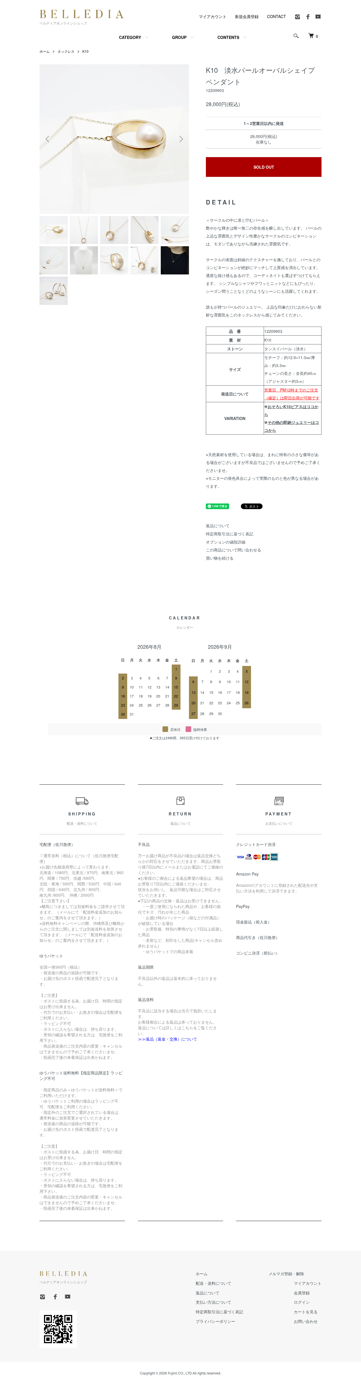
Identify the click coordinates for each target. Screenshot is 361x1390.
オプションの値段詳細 (225, 542)
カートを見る (306, 1311)
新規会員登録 (247, 16)
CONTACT (276, 16)
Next (180, 139)
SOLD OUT (264, 167)
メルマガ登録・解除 (286, 1273)
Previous (48, 139)
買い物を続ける (220, 558)
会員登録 (302, 1293)
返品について (218, 525)
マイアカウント (212, 16)
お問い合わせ (306, 1321)
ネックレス (66, 51)
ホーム (44, 51)
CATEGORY (130, 37)
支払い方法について (213, 1302)
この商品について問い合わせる (233, 550)
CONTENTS (228, 37)
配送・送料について (213, 1283)
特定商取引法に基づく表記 (229, 533)
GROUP (179, 37)
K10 (85, 51)
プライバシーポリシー (215, 1321)
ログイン (302, 1302)
